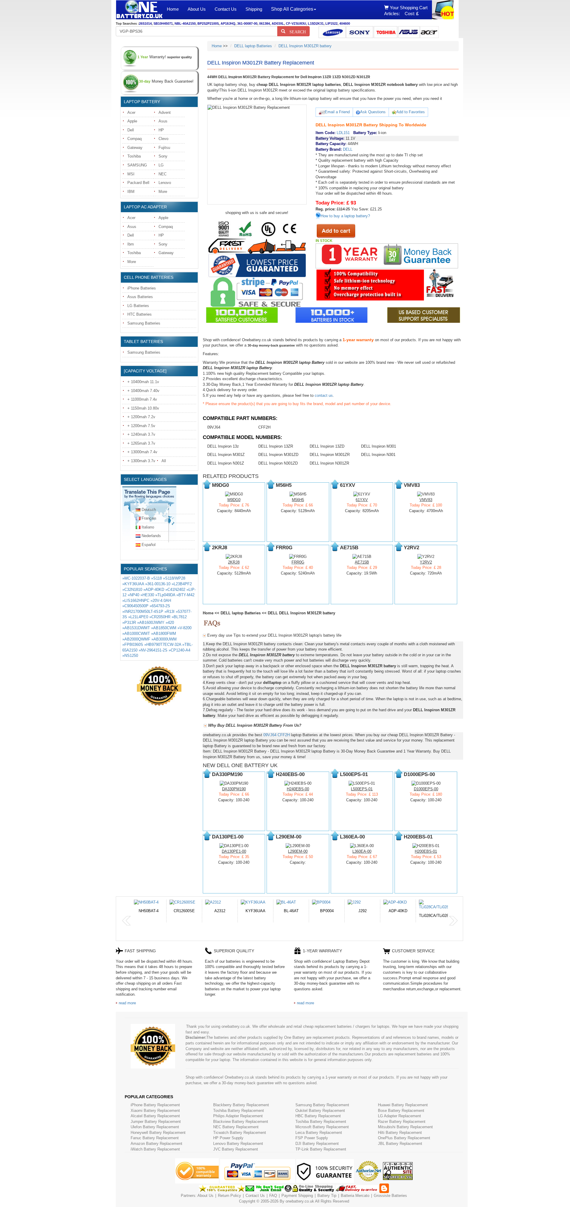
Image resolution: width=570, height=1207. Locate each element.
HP (161, 130)
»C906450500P (135, 606)
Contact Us (226, 9)
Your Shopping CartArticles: (406, 10)
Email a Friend (337, 112)
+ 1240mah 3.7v (141, 434)
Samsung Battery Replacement (322, 1105)
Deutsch (149, 509)
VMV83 (425, 500)
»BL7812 (179, 617)
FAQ (273, 1195)
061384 (264, 23)
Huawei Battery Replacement (403, 1105)
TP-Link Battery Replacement (320, 1149)
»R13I (169, 611)
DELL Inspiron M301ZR (330, 454)
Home (173, 9)
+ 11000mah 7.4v (142, 399)
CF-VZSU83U (296, 23)
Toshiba (134, 156)
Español (149, 544)
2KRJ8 (234, 562)
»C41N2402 (175, 589)
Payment (289, 1195)
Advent (165, 112)
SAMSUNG (137, 165)
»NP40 (133, 595)
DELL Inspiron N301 (378, 454)
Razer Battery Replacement (401, 1121)
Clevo (163, 138)
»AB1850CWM (163, 628)
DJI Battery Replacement (317, 1143)
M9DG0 (233, 500)
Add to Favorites (410, 112)
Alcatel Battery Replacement (155, 1116)
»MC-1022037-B (136, 578)
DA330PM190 (234, 789)
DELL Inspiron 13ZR (275, 446)
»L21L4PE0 (138, 617)
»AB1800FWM (163, 633)
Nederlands (151, 536)
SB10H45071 (163, 23)
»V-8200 (184, 628)
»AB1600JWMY (150, 622)
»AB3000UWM (164, 639)
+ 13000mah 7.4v (142, 452)
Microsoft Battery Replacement (322, 1127)
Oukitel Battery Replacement (320, 1110)
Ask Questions (373, 112)
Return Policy (229, 1195)
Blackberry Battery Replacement (241, 1105)
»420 (170, 622)
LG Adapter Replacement (399, 1116)
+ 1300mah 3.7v (141, 461)
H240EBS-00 (298, 789)
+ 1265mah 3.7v (141, 443)
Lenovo (165, 182)
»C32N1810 (132, 589)
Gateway (134, 147)
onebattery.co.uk (300, 1201)
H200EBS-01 (426, 851)
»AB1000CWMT (136, 633)
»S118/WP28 (174, 578)
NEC (163, 174)
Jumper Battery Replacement (156, 1121)
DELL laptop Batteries (253, 46)
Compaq (134, 138)
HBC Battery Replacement (318, 1116)
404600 (344, 23)
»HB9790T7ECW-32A (162, 644)
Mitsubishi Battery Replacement (405, 1127)
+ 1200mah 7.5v (141, 426)
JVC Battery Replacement (235, 1149)
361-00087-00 (247, 23)
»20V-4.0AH (161, 600)
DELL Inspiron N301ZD (278, 463)
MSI (130, 174)
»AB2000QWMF (136, 639)
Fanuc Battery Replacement (155, 1138)
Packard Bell (138, 182)
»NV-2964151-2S (153, 650)
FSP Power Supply (311, 1138)
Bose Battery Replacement (401, 1110)
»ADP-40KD (153, 589)
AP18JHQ (228, 23)
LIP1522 (331, 23)
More (163, 191)
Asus (163, 121)
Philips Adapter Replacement (238, 1116)
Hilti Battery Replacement (400, 1132)
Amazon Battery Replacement (156, 1143)
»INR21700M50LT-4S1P (142, 611)
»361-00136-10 (157, 584)
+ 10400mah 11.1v (143, 382)
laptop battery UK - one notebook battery (139, 9)
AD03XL (278, 23)
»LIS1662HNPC (135, 600)
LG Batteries (138, 305)
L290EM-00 (298, 851)
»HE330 (147, 595)
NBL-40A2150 (185, 23)
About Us (197, 9)
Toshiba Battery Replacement (238, 1110)
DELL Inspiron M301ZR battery (305, 46)
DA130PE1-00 (234, 851)
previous (126, 921)
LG (161, 165)
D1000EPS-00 (426, 789)
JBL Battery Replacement (400, 1143)
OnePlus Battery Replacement (404, 1138)
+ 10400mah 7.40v (143, 390)
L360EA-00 (361, 851)
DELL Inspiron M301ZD (278, 454)
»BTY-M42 (185, 595)
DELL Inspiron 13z (223, 446)
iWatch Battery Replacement (155, 1149)
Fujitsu (164, 147)
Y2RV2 (426, 562)
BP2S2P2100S (208, 23)
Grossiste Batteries (390, 1195)
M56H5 (298, 500)
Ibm (130, 244)
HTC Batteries (139, 314)
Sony (163, 156)
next (453, 921)
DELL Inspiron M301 (378, 446)
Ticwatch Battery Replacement (239, 1132)
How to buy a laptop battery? (345, 216)
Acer (131, 112)
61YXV (362, 500)
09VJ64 (213, 427)
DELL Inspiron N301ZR (329, 463)
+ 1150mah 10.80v (143, 408)
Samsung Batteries (143, 323)
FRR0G (298, 562)
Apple (132, 121)
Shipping (254, 9)
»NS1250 (130, 655)
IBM (130, 191)
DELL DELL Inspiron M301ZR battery (301, 613)
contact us (324, 395)
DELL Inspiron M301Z (226, 454)
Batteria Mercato (355, 1195)
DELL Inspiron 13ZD (327, 446)
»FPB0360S (132, 644)
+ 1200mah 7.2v (141, 417)
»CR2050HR (159, 617)
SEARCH (295, 31)
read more (127, 1003)
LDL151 (343, 132)
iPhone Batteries (141, 288)
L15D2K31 (316, 23)
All (164, 461)
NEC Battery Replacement (236, 1127)
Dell (130, 130)
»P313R (129, 622)
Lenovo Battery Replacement (238, 1143)
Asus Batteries (140, 297)
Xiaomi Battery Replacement (155, 1110)
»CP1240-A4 (179, 650)
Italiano (148, 527)
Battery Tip (327, 1195)
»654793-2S (160, 606)
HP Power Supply (228, 1138)
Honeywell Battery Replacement (158, 1132)
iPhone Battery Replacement (155, 1105)
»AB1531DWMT (136, 628)
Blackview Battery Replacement (240, 1121)
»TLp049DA (165, 595)
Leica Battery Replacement (318, 1132)
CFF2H (264, 427)
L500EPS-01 (362, 789)
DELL (347, 149)
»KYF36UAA (133, 584)
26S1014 (145, 23)
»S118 (156, 578)
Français (149, 518)
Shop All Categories (292, 9)
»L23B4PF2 (182, 584)
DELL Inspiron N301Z (225, 463)
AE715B (362, 562)
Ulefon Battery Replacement (155, 1127)
